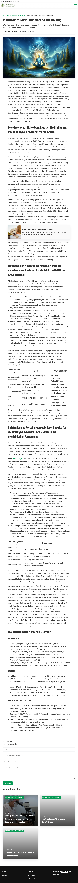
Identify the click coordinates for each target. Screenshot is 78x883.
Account (4, 872)
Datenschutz (32, 879)
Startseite (6, 15)
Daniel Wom (64, 872)
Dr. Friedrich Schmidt (10, 31)
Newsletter (5, 875)
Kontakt (30, 872)
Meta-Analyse (17, 458)
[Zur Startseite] (8, 6)
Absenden (8, 783)
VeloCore (56, 874)
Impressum (31, 875)
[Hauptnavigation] (74, 5)
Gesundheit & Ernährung (17, 15)
